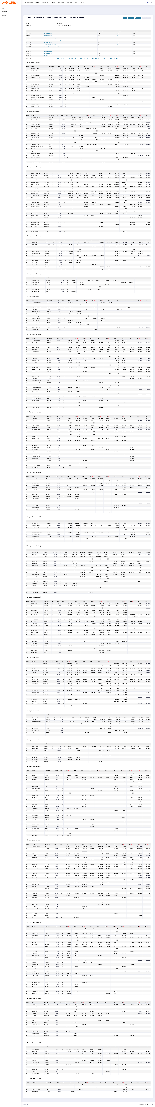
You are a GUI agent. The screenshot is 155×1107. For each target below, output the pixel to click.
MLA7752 (49, 385)
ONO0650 (46, 177)
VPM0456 (47, 262)
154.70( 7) (77, 674)
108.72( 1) (116, 481)
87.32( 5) (110, 732)
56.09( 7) (77, 496)
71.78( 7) (124, 860)
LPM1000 (45, 556)
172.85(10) (124, 641)
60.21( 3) (148, 249)
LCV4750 (49, 536)
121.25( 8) (140, 628)
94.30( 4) (92, 864)
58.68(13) (84, 875)
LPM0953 (51, 88)
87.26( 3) (70, 748)
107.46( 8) (90, 570)
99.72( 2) (148, 347)
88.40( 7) (140, 873)
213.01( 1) (133, 666)
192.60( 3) (70, 173)
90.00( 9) (68, 864)
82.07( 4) (116, 940)
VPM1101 (45, 590)
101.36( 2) (70, 311)
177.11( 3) (87, 73)
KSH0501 (45, 699)
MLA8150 (49, 407)
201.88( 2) (101, 175)
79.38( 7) (101, 429)
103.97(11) (107, 565)
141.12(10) (71, 189)
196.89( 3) (100, 672)
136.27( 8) (132, 197)
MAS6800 (47, 851)
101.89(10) (125, 137)
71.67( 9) (70, 351)
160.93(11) (101, 610)
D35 (75, 58)
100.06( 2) (117, 253)
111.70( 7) (118, 73)
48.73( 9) (116, 427)
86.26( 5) (101, 351)
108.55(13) (124, 697)
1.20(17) (125, 403)
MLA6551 (49, 432)
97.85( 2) (100, 884)
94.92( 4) (68, 868)
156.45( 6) (95, 144)
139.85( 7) (95, 151)
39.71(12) (69, 953)
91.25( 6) (101, 895)
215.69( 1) (118, 117)
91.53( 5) (116, 866)
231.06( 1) (140, 581)
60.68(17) (100, 875)
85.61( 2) (117, 748)
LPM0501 (45, 663)
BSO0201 (46, 748)
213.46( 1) (140, 663)
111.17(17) (102, 621)
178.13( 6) (86, 612)
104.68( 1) (131, 853)
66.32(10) (84, 866)
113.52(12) (116, 701)
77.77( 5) (70, 753)
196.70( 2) (132, 623)
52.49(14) (77, 955)
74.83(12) (78, 628)
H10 (87, 58)
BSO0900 (45, 576)
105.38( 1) (140, 931)
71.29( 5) (133, 724)
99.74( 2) (69, 779)
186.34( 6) (108, 679)
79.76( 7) (117, 351)
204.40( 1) (85, 641)
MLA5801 (47, 848)
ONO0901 (45, 581)
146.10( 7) (87, 79)
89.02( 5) (132, 427)
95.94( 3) (140, 775)
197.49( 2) (78, 605)
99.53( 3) (108, 940)
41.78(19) (85, 873)
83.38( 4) (85, 848)
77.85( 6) (124, 857)
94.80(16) (117, 195)
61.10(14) (125, 367)
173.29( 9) (125, 625)
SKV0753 (51, 155)
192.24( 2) (140, 70)
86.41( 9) (108, 873)
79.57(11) (140, 864)
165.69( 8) (117, 189)
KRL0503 (45, 701)
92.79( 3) (125, 523)
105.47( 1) (87, 719)
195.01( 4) (99, 552)
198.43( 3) (93, 605)
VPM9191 (48, 320)
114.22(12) (77, 690)
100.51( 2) (77, 418)
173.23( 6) (66, 579)
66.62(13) (78, 648)
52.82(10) (116, 946)
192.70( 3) (109, 180)
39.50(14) (78, 365)
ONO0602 (45, 677)
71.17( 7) (85, 868)
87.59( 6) (100, 942)
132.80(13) (86, 628)
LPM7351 (48, 463)
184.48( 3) (125, 70)
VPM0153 (48, 282)
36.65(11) (132, 385)
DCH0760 (51, 148)
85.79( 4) (148, 425)
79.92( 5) (140, 251)
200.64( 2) (70, 182)
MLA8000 (47, 873)
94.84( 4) (71, 253)
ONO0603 (45, 668)
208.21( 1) (78, 639)
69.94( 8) (85, 942)
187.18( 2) (140, 563)
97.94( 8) (74, 137)
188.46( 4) (108, 690)
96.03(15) (117, 206)
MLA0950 (51, 95)
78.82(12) (116, 860)
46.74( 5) (148, 946)
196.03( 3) (116, 686)
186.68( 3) (94, 82)
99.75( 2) (132, 378)
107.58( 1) (140, 242)
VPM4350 (49, 530)
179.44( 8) (69, 674)
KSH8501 (47, 810)
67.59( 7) (108, 946)
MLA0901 (45, 579)
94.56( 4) (70, 305)
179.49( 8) (124, 209)
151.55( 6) (87, 86)
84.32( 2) (93, 525)
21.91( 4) (118, 721)
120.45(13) (116, 211)
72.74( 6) (70, 429)
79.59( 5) (141, 719)
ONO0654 (46, 224)
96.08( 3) (101, 345)
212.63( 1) (86, 173)
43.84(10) (93, 396)
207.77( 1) (98, 556)
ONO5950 (48, 507)
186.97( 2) (87, 70)
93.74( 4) (140, 949)
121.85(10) (132, 206)
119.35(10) (140, 681)
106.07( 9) (140, 632)
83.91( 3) (84, 799)
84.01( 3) (140, 425)
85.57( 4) (101, 483)
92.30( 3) (132, 536)
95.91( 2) (124, 782)
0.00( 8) (140, 568)
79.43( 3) (86, 539)
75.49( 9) (116, 358)
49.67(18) (68, 895)
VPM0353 (47, 253)
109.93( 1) (100, 929)
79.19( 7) (115, 574)
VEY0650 (46, 217)
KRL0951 (51, 70)
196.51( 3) (77, 666)
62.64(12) (84, 864)
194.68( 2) (133, 70)
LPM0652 (46, 173)
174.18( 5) (115, 565)
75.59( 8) (117, 347)
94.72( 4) (77, 940)
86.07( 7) (109, 347)
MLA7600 (47, 880)
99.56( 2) (132, 487)
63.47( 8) (132, 862)
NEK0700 (46, 614)
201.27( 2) (109, 173)
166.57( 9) (70, 186)
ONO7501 (47, 860)
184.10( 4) (103, 126)
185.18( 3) (103, 119)
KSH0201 (46, 757)
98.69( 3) (70, 418)
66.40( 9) (84, 884)
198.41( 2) (77, 686)
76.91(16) (70, 699)
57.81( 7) (124, 793)
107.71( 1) (92, 846)
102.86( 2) (78, 260)
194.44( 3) (108, 668)
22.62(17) (78, 405)
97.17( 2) (148, 427)
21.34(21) (77, 875)
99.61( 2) (77, 933)
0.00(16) (101, 220)
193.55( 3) (86, 202)
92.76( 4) (132, 347)
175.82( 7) (117, 175)
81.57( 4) (87, 726)
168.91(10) (86, 177)
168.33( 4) (93, 621)
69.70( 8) (85, 857)
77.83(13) (116, 895)
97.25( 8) (102, 82)
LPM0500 (45, 688)
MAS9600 (47, 819)
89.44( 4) (132, 931)
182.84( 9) (70, 645)
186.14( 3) (117, 608)
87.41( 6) (77, 855)
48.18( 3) (87, 249)
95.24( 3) (140, 940)
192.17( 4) (101, 184)
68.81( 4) (86, 532)
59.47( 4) (69, 496)
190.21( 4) (86, 608)
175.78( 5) (74, 119)
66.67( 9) (116, 951)
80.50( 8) (140, 799)
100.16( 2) (92, 931)
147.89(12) (69, 681)
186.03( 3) (93, 681)
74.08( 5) (84, 877)
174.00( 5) (77, 668)
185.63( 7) (109, 197)
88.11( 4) (109, 425)
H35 (104, 58)
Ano (117, 33)
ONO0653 (46, 193)
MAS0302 (48, 721)
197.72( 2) (108, 666)
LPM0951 (51, 68)
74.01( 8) (78, 376)
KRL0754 (51, 124)
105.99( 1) (70, 527)
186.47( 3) (123, 559)
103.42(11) (93, 632)
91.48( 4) (79, 244)
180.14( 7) (98, 565)
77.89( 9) (132, 951)
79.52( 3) (102, 255)
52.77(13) (70, 374)
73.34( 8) (86, 351)
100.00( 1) (86, 242)
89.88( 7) (92, 873)
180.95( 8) (109, 186)
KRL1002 (45, 565)
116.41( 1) (124, 784)
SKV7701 (46, 877)
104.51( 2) (70, 345)
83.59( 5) (88, 144)
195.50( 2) (133, 117)
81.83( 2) (141, 721)
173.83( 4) (82, 576)
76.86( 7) (110, 106)
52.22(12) (85, 356)
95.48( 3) (101, 425)
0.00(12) (79, 195)
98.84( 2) (125, 244)
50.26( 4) (148, 942)
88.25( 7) (132, 371)
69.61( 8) (124, 888)
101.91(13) (81, 131)
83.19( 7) (85, 438)
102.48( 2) (77, 492)
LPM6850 (49, 378)
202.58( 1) (70, 639)
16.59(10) (132, 460)
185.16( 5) (79, 84)
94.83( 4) (124, 454)
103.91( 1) (85, 929)
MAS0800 (46, 628)
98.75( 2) (132, 534)
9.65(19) (125, 231)
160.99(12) (108, 681)
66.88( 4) (125, 251)
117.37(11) (101, 681)
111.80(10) (123, 565)
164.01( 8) (140, 131)
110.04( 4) (148, 133)
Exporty (130, 17)
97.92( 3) (77, 944)
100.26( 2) (139, 786)
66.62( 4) (78, 525)
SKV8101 (46, 855)
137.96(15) (70, 628)
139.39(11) (70, 195)
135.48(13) (86, 204)
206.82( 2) (117, 68)
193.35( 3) (124, 182)
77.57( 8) (132, 458)
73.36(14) (100, 873)
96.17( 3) (124, 935)
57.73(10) (85, 427)
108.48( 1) (124, 897)
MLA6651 (49, 398)
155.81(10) (86, 623)
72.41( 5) (69, 808)
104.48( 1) (101, 418)
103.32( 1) (116, 929)
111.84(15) (140, 215)
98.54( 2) (100, 935)
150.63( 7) (132, 674)
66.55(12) (76, 900)
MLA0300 (48, 719)
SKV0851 (51, 137)
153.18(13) (140, 204)
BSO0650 (46, 186)
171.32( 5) (91, 561)
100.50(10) (85, 688)
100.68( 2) (76, 897)
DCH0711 (46, 639)
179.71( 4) (96, 131)
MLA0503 (45, 672)
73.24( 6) (85, 860)
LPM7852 (49, 376)
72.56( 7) (78, 423)
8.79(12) (85, 467)
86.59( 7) (108, 862)
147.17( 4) (102, 84)
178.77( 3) (148, 568)
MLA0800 (46, 645)
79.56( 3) (103, 309)
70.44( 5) (92, 777)
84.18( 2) (108, 777)
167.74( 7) (125, 126)
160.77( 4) (140, 75)
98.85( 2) (133, 253)
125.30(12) (117, 641)
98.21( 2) (85, 908)
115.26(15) (125, 193)
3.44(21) (68, 893)
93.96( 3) (85, 846)
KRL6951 (48, 467)
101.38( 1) (148, 857)
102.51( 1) (92, 929)
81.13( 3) (69, 494)
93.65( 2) (109, 247)
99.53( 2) (85, 342)
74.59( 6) (124, 810)
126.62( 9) (78, 614)
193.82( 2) (86, 200)
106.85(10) (74, 565)
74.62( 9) (93, 427)
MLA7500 (47, 902)
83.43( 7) (71, 260)
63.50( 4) (132, 532)
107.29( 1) (77, 498)
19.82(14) (101, 407)
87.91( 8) (140, 868)
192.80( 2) (117, 119)
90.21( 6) (124, 940)
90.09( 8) (68, 900)
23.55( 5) (148, 266)
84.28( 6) (110, 719)
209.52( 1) (74, 583)
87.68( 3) (124, 777)
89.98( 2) (93, 489)
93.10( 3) (79, 242)
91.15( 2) (140, 748)
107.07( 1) (132, 354)
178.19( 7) (79, 88)
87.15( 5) (101, 447)
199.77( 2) (148, 552)
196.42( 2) (98, 559)
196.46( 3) (115, 563)
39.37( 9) (69, 835)
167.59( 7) (116, 668)
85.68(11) (108, 895)
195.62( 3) (101, 612)
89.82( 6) (148, 864)
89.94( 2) (102, 247)
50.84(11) (69, 955)
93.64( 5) (140, 788)
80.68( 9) (132, 356)
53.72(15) (84, 902)
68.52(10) (85, 371)
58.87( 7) (116, 790)
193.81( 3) (132, 195)
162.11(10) (101, 634)
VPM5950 (48, 496)
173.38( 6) (78, 619)
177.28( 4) (148, 677)
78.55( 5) (116, 942)
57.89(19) (100, 891)
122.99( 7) (82, 559)
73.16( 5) (125, 534)
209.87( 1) (131, 563)
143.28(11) (86, 634)
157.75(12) (86, 197)
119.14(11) (118, 153)
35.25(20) (76, 873)
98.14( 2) (71, 262)
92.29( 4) (132, 434)
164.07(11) (108, 692)
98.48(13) (77, 679)
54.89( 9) (93, 367)
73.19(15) (117, 617)
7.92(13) (69, 940)
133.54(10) (116, 679)
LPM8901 (47, 822)
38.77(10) (116, 810)
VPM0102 (46, 761)
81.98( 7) (132, 949)
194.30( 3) (77, 608)
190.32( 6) (70, 617)
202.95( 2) (124, 173)
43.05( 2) (125, 724)
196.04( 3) (110, 122)
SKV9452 (49, 305)
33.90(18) (117, 224)
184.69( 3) (131, 572)
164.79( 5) (87, 82)
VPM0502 (45, 683)
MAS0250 (48, 289)
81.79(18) (125, 213)
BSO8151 (48, 307)
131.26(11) (81, 137)
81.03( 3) (141, 724)
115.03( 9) (85, 692)
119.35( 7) (74, 142)
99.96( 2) (124, 487)
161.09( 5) (140, 614)
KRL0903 (45, 563)
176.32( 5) (74, 563)
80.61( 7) (92, 942)
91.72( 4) (85, 429)
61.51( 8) (118, 247)
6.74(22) (77, 893)
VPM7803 (47, 915)
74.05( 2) (101, 755)
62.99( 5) (133, 525)
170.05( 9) (108, 672)
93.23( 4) (116, 775)
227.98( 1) (95, 128)
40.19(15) (70, 367)
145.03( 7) (78, 191)
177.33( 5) (148, 195)
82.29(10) (140, 888)
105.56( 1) (70, 362)
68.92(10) (100, 946)
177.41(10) (109, 637)
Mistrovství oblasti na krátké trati (51, 46)
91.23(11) (126, 104)
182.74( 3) (133, 90)
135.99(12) (86, 614)
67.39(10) (78, 358)
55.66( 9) (140, 804)
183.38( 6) (124, 668)
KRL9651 (48, 316)
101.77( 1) (132, 423)
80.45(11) (116, 853)
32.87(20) (84, 891)
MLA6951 (49, 427)
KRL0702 (46, 641)
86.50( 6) (101, 420)
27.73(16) (124, 699)
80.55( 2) (119, 327)
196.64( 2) (106, 556)
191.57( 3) (86, 610)
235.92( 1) (87, 68)
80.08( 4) (148, 485)
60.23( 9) (117, 255)
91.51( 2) (148, 102)
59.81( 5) (133, 153)
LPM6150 (48, 494)
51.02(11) (78, 391)
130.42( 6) (102, 99)
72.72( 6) (69, 942)
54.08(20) (100, 902)
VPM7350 (49, 443)
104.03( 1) (78, 262)
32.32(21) (84, 893)
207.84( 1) (123, 552)
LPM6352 (49, 458)
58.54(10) (148, 365)
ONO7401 (47, 784)
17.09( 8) (92, 819)
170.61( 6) (140, 126)
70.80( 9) (78, 349)
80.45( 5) (108, 942)
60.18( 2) (140, 485)
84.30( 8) (71, 88)
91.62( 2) (117, 523)
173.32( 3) (71, 77)
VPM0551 (46, 180)
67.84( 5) (84, 819)
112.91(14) (70, 679)
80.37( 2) (82, 284)
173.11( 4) (123, 556)
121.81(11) (80, 82)
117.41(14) (125, 206)
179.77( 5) (78, 617)
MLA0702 (46, 652)
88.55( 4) (117, 260)
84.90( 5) (85, 425)
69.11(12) (125, 351)
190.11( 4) (78, 603)
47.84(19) (68, 891)
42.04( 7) (79, 249)
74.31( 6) (124, 358)
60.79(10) (84, 937)
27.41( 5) (103, 721)
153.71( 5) (118, 86)
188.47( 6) (86, 184)
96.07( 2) (148, 937)
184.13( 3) (110, 84)
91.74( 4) (78, 342)
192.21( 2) (96, 140)
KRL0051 (48, 302)
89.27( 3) (93, 347)
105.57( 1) (100, 846)
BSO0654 (46, 215)
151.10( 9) (101, 180)
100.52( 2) (139, 848)
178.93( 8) (140, 217)
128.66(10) (100, 692)
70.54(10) (124, 347)
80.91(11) (78, 632)
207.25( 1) (110, 119)
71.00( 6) (101, 492)
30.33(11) (116, 434)
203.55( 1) (125, 119)
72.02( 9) (124, 376)
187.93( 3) (66, 585)
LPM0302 (48, 732)
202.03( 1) (100, 666)
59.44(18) (108, 893)
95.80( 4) (92, 935)
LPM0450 (47, 269)
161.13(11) (125, 191)
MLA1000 (45, 588)
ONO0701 (46, 621)
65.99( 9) (69, 946)
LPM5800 (47, 957)
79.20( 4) (102, 724)
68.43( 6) (93, 358)
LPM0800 (46, 623)
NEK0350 (47, 258)
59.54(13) (126, 124)
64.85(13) (76, 882)
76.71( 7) (109, 423)
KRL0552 (46, 209)
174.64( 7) (100, 683)
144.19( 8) (123, 572)
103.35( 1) (132, 242)
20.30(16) (70, 213)
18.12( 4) (110, 269)
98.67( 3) (132, 779)
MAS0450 (47, 249)
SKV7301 (46, 875)
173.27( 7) (117, 126)
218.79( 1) (74, 117)
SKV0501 (45, 703)
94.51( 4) (140, 866)
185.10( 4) (118, 128)
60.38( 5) (78, 536)
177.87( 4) (78, 177)
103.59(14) (70, 197)
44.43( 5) (117, 536)
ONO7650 (49, 329)
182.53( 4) (116, 666)
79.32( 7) (76, 886)
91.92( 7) (68, 871)
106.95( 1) (92, 418)
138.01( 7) (148, 692)
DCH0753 (51, 146)
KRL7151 (48, 438)
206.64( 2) (109, 73)
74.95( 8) (93, 440)
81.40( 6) (101, 347)
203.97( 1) (116, 173)
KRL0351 (47, 242)
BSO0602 (45, 679)
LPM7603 (47, 895)
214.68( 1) (82, 552)
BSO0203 (46, 753)
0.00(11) (79, 229)
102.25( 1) (124, 418)
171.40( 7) (106, 568)
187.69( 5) (69, 686)
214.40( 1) (148, 666)
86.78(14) (125, 688)
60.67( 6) (124, 485)
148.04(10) (79, 90)
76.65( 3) (148, 777)
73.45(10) (117, 349)
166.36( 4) (139, 561)
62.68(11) (85, 367)
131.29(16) (101, 623)
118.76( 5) (71, 82)
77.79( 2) (123, 287)
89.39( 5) (124, 436)
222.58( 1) (133, 68)
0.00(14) (126, 144)
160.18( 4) (110, 82)
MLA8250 (49, 351)
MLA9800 (47, 806)
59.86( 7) (92, 802)
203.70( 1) (124, 180)
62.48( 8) (92, 946)
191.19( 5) (99, 554)
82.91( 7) (78, 347)
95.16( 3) (116, 935)
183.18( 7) (109, 634)
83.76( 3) (74, 282)
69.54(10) (76, 853)
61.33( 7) (70, 427)
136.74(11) (125, 679)
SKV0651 (46, 202)
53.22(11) (124, 891)
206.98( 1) (132, 177)
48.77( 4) (148, 258)
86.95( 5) (132, 946)
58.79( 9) (85, 432)
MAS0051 (49, 318)
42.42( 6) (78, 532)
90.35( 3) (101, 489)
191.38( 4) (140, 670)
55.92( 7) (84, 806)
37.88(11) (93, 394)
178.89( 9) (124, 200)
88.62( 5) (100, 937)
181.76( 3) (140, 552)
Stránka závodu (146, 17)
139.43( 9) (93, 628)
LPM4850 (49, 534)
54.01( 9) (116, 777)
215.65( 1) (94, 175)
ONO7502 (47, 891)
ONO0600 (45, 681)
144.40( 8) (125, 140)
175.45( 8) (108, 677)
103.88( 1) (125, 527)
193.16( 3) (91, 556)
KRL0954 (51, 77)
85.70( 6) (117, 249)
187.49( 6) (125, 175)
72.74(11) (92, 882)
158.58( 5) (131, 565)
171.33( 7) (101, 630)
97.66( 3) (116, 857)
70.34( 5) (124, 483)
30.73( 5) (78, 325)
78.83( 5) (116, 429)
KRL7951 (48, 391)
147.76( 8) (78, 610)
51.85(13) (124, 864)
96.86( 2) (76, 773)
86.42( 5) (148, 371)
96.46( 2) (103, 302)
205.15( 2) (66, 552)
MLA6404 (47, 935)
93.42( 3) (116, 345)
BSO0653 (46, 204)
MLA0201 (46, 746)
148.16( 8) (94, 623)
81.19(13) (101, 868)
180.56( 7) (108, 683)
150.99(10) (101, 189)
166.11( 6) (148, 197)
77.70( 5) (124, 822)
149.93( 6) (93, 193)
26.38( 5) (70, 536)
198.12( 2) (79, 73)
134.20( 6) (82, 574)
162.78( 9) (79, 75)
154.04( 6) (132, 681)
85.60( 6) (77, 429)
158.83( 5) (85, 679)
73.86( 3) (72, 724)
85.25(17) (117, 213)
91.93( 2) (148, 242)
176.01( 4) (133, 75)
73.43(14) (116, 864)
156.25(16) (109, 650)
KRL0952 (51, 117)
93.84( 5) (68, 846)
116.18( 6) (93, 688)
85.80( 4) (93, 354)
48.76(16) (116, 394)
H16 (96, 58)
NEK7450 (49, 465)
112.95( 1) (117, 340)
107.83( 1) (84, 906)
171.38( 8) (79, 79)
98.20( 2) (116, 784)
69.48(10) (124, 427)
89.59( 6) (140, 356)
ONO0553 (46, 182)
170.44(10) (108, 191)
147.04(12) (108, 213)
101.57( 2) (108, 904)
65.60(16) (86, 648)
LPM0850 (51, 140)
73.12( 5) (117, 494)
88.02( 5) (71, 244)
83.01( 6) (78, 354)
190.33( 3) (102, 79)
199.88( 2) (117, 180)
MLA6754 (49, 356)
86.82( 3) (117, 527)
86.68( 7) (116, 873)
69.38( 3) (100, 790)
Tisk (124, 17)
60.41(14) (125, 632)
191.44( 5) (110, 117)
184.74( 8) (70, 608)
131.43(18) (70, 621)
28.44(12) (108, 400)
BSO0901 (45, 570)
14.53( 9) (70, 465)
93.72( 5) (124, 937)
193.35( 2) (93, 191)
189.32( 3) (148, 177)
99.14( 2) (70, 423)
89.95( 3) (92, 788)
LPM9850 (49, 311)
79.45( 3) (148, 721)
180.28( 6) (106, 579)
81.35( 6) (117, 374)
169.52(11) (70, 630)
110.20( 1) (108, 418)
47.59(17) (84, 886)
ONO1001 (45, 592)
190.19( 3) (133, 133)
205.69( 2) (123, 554)
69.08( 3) (94, 255)
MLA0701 (46, 630)
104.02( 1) (68, 851)
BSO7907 (47, 788)
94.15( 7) (103, 148)
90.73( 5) (148, 868)
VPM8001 (47, 913)
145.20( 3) (148, 155)
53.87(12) (132, 222)
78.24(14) (108, 902)
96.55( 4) (148, 848)
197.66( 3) (140, 200)
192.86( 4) (110, 133)
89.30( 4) (110, 724)
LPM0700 (46, 603)
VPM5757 (48, 509)
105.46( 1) (69, 933)
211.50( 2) (132, 668)
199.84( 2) (140, 117)
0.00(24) (77, 891)
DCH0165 (48, 291)
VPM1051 (51, 93)
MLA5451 (48, 478)
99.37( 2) (132, 786)
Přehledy (137, 17)
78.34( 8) (132, 942)
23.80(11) (85, 460)
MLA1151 (50, 73)
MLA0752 (51, 153)
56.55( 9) (140, 369)
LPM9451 (48, 309)
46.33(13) (132, 224)
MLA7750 (49, 362)
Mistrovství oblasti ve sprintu (50, 44)
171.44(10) (125, 186)
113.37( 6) (71, 93)
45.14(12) (101, 365)
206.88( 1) (116, 663)
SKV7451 (48, 403)
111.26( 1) (76, 813)
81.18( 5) (124, 853)
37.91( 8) (78, 434)
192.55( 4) (124, 177)
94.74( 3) (70, 302)
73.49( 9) (100, 940)
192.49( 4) (140, 184)
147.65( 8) (77, 683)
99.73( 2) (108, 944)
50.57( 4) (70, 532)
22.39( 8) (148, 224)
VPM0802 (46, 619)
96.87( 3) (102, 726)
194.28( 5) (70, 603)
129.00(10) (106, 574)
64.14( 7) (116, 432)
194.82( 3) (74, 556)
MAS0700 (46, 648)
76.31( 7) (124, 429)
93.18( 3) (132, 349)
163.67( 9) (101, 637)
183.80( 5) (117, 135)
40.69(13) (92, 893)
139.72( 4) (71, 70)
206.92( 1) (66, 583)
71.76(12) (92, 891)
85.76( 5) (117, 251)
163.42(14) (109, 645)
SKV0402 (48, 728)
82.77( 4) (93, 423)
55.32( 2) (86, 255)
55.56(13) (117, 356)
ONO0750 (51, 151)
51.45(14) (124, 873)
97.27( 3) (132, 425)
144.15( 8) (106, 559)
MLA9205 (47, 793)
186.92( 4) (74, 552)
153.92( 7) (93, 634)
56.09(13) (101, 197)
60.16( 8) (85, 434)
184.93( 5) (140, 182)
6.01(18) (78, 387)
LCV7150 (48, 449)
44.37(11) (116, 953)
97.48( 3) (132, 860)
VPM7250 (49, 345)
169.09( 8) (101, 625)
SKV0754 (51, 135)
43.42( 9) (90, 572)
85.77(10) (108, 846)
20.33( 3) (109, 266)
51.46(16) (85, 900)
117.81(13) (125, 202)
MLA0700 (46, 612)
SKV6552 (49, 429)
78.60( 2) (100, 782)
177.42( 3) (117, 77)
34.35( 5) (76, 777)
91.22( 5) (108, 860)
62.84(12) (118, 157)
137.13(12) (71, 184)
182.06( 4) (73, 146)
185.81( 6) (109, 189)
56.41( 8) (116, 831)
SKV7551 (48, 358)
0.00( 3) (109, 525)
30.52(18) (116, 405)
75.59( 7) (110, 728)
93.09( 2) (148, 478)
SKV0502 (45, 697)
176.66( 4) (117, 610)
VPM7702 (47, 786)
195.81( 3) (98, 576)
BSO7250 (49, 367)
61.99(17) (108, 882)
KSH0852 (51, 128)
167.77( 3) (148, 628)
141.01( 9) (77, 699)
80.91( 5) (132, 797)
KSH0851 (51, 160)
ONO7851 (49, 347)
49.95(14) (70, 354)
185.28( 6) (109, 630)
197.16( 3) (125, 128)
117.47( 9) (79, 189)
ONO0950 (51, 79)
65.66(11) (77, 960)
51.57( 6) (69, 833)
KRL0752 (51, 119)
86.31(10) (148, 860)
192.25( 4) (70, 177)
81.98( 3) (148, 949)
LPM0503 (45, 706)
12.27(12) (116, 828)
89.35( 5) (109, 349)
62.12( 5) (77, 509)
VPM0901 (45, 583)
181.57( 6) (117, 186)
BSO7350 (49, 445)
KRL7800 (47, 917)
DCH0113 (46, 759)
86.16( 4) (141, 249)
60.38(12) (77, 946)
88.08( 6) (132, 456)
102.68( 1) (101, 342)
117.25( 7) (102, 70)
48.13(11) (101, 385)
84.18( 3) (95, 719)
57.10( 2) (101, 532)
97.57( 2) (78, 345)
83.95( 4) (69, 957)
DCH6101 (47, 955)
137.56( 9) (116, 683)
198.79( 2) (70, 612)
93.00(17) (124, 211)
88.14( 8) (148, 862)
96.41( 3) (132, 485)
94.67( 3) (78, 362)
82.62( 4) (70, 432)
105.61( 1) (71, 247)
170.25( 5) (116, 670)
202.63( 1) (115, 552)
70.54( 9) (148, 367)
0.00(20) (102, 632)
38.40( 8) (132, 793)
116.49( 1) (78, 527)
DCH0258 (48, 284)
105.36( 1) (101, 481)
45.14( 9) (67, 570)
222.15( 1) (103, 117)
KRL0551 (46, 189)
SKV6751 (48, 420)
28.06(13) (118, 160)
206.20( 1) (79, 68)
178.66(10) (69, 614)
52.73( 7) (101, 503)
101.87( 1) (69, 775)
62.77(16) (77, 862)
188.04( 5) (81, 122)
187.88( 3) (85, 666)
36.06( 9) (132, 806)
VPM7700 (47, 831)
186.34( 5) (106, 581)
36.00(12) (140, 806)
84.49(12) (123, 570)
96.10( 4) (124, 957)
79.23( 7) (101, 398)
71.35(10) (109, 365)
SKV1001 (45, 554)
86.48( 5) (70, 360)
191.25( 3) (132, 617)
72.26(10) (71, 79)
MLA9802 (47, 799)
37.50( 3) (118, 724)
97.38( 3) (124, 423)
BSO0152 (48, 287)
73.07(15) (124, 692)
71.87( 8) (140, 929)
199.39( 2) (93, 610)
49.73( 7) (69, 793)
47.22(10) (140, 802)
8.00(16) (125, 385)
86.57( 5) (77, 951)
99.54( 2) (102, 719)
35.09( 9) (77, 463)
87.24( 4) (124, 817)
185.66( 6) (70, 209)
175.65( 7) (70, 200)
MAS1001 (45, 559)
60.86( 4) (85, 483)
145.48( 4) (88, 131)
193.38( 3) (69, 670)
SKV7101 (46, 884)
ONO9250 (49, 322)
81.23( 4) (69, 777)
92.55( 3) (110, 721)
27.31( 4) (94, 536)
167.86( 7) (110, 140)
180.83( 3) (148, 681)
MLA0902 (45, 552)
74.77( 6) (86, 349)
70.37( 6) (108, 935)
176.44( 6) (101, 643)
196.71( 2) (110, 126)
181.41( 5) (133, 191)
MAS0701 (46, 610)
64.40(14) (68, 886)
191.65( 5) (86, 175)
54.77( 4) (87, 325)
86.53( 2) (94, 247)
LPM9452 (49, 313)
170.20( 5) (78, 193)
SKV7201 (46, 846)
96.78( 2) (124, 846)
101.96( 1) (132, 773)
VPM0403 (48, 724)
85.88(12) (125, 157)
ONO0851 (51, 131)
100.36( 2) (124, 443)
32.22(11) (93, 449)
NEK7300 (47, 944)
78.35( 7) (140, 946)
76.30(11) (148, 873)
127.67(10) (93, 648)
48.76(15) (124, 365)
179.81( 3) (96, 137)
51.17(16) (68, 866)
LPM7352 (49, 369)
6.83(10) (70, 440)
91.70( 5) (78, 380)
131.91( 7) (94, 202)
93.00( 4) (77, 425)
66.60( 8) (69, 951)
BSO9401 (47, 835)
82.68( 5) (93, 425)
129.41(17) (109, 628)
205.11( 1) (125, 694)
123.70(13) (69, 688)
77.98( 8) (100, 955)
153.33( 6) (90, 568)
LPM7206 (47, 888)
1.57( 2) (109, 536)
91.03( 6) (116, 851)
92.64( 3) (109, 746)
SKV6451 (48, 483)
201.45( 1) (140, 175)
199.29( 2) (125, 117)
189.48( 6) (98, 579)
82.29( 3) (133, 721)
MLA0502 (45, 670)
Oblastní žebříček (48, 33)
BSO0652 (46, 220)
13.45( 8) (83, 570)
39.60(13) (77, 403)
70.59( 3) (125, 247)
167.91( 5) (125, 93)
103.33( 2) (124, 530)
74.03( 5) (70, 425)
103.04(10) (77, 637)
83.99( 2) (148, 719)
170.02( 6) (116, 674)
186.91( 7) (70, 605)
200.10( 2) (148, 191)
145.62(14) (140, 211)
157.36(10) (116, 193)
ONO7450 (49, 354)
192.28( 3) (101, 186)
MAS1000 (45, 572)
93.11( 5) (71, 316)
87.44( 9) (100, 877)
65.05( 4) (78, 322)
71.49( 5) (87, 732)
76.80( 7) (70, 356)
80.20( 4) (84, 777)
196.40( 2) (69, 666)
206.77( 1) (70, 180)
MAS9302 (47, 777)
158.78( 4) (148, 572)
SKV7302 (47, 871)
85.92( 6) (148, 351)
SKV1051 (51, 102)
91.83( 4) (132, 775)
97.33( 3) (92, 933)
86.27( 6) (108, 438)
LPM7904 (47, 862)
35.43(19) (77, 880)
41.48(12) (78, 351)
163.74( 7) (125, 75)
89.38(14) (117, 628)
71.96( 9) (86, 360)
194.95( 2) (140, 674)
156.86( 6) (85, 681)
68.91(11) (77, 864)
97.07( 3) (116, 418)
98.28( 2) (109, 374)
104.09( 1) (116, 846)
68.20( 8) (103, 162)
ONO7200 (47, 826)
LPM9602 (47, 833)
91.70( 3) (117, 485)
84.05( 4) (124, 489)
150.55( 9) (81, 126)
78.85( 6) (141, 244)
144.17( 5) (148, 617)
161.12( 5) (133, 628)
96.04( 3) (108, 851)
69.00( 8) (115, 572)
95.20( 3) (68, 848)
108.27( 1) (85, 340)
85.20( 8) (116, 871)
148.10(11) (109, 195)
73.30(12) (68, 862)
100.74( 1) (108, 929)
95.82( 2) (148, 534)
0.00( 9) (103, 133)
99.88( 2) (84, 931)
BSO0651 (46, 222)
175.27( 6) (100, 679)
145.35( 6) (117, 75)
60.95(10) (70, 358)
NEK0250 (48, 280)
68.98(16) (108, 880)
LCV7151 (48, 434)
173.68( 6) (77, 670)
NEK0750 (51, 97)
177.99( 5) (103, 124)
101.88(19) (70, 650)
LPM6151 (48, 349)
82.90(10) (100, 904)
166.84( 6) (125, 77)
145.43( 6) (131, 568)
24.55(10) (77, 440)
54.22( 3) (148, 525)
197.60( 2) (81, 119)
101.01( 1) (140, 345)
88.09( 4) (108, 937)
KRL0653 (46, 200)
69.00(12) (140, 893)
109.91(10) (78, 197)
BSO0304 (48, 717)
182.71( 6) (79, 86)
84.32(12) (108, 864)
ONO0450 (47, 260)
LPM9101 (47, 828)
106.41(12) (81, 160)
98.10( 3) (77, 911)
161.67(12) (140, 195)
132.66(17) (70, 648)
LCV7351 (48, 425)
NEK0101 (45, 755)
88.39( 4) (148, 369)
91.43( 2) (74, 280)
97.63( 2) (124, 345)
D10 (58, 58)
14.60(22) (84, 871)
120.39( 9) (93, 204)
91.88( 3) (76, 775)
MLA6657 (49, 460)
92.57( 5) (132, 369)
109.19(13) (117, 632)
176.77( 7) (81, 124)
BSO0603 (45, 690)
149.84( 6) (132, 632)
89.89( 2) (78, 753)
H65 (114, 58)
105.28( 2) (140, 253)
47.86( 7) (132, 790)
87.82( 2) (95, 717)
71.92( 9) (124, 420)
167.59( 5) (148, 679)
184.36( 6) (69, 683)
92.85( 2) (148, 748)
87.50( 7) (132, 447)
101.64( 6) (103, 140)
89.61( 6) (140, 937)
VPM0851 (51, 126)
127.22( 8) (93, 215)
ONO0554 (46, 231)
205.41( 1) (140, 135)
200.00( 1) (140, 68)
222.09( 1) (71, 68)
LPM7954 (49, 387)
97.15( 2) (125, 746)
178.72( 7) (124, 690)
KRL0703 (46, 625)
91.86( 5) (140, 942)
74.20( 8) (148, 376)
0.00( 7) (140, 565)
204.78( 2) (147, 668)
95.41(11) (101, 204)
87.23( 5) (108, 427)
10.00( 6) (76, 828)
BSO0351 (47, 264)
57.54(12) (70, 365)
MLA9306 (47, 797)
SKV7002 (47, 960)
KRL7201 (46, 900)
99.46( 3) (140, 351)
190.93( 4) (125, 122)
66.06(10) (77, 953)
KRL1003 (45, 574)
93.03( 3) (70, 523)
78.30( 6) (116, 933)
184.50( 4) (132, 217)
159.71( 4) (131, 570)
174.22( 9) (140, 206)
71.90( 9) (77, 848)
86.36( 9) (148, 866)
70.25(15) (108, 875)
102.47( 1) (77, 935)
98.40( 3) (68, 815)
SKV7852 (49, 394)
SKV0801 (46, 608)
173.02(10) (140, 186)
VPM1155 (51, 84)
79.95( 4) (140, 726)
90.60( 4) (131, 888)
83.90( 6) (85, 423)
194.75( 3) (140, 119)
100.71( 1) (140, 857)
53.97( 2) (118, 717)
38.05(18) (76, 917)
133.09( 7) (85, 697)
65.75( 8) (93, 356)
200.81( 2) (92, 668)
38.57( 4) (94, 264)
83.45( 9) (140, 862)
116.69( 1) (69, 478)
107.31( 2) (84, 795)
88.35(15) (116, 699)
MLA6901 (47, 931)
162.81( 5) (94, 617)
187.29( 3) (73, 126)
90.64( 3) (124, 494)
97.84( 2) (132, 848)
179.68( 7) (69, 694)
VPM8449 (47, 813)
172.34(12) (109, 614)
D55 (81, 58)
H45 (107, 58)
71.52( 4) (148, 724)
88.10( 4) (116, 489)
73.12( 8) (70, 342)
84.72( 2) (109, 481)
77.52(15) (86, 632)
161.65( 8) (124, 683)
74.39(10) (93, 429)
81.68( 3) (148, 501)
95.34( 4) (116, 913)
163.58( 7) (74, 554)
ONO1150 (51, 82)
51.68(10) (132, 866)
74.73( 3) (78, 305)
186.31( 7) (86, 193)
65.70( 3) (117, 746)
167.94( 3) (88, 122)
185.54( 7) (125, 184)
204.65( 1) (101, 608)
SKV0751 (50, 144)
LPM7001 (47, 951)
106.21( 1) (78, 436)
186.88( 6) (81, 148)
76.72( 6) (132, 868)
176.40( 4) (125, 95)
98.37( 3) (85, 418)
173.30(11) (109, 625)
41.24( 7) (124, 505)
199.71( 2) (109, 605)
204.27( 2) (78, 180)
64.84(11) (85, 862)
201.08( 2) (100, 670)
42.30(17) (116, 385)
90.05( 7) (124, 933)
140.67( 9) (118, 124)
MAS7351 (49, 440)
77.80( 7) (93, 434)
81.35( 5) (148, 434)
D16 (66, 58)
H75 (117, 58)
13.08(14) (85, 400)
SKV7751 (48, 389)
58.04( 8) (70, 434)
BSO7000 (47, 949)
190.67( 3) (124, 666)
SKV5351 (48, 481)
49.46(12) (124, 434)
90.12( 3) (108, 429)
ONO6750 (49, 436)
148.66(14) (101, 605)
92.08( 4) (116, 362)
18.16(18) (116, 893)
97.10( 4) (77, 851)
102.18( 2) (69, 487)
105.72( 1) (116, 773)
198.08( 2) (94, 73)
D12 (61, 58)
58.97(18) (101, 857)
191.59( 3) (140, 668)
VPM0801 (46, 637)
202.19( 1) (94, 612)
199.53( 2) (140, 608)
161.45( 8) (116, 677)
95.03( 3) (124, 362)
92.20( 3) (85, 380)
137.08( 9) (106, 570)
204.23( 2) (124, 663)
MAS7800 (47, 886)
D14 (64, 58)
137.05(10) (117, 623)
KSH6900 (47, 937)
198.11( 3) (125, 610)
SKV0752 (51, 122)
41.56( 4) (76, 808)
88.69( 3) (148, 423)
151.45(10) (124, 677)
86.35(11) (123, 574)
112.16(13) (117, 672)
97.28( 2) (116, 452)
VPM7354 (49, 456)
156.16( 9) (124, 670)
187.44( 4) (77, 672)
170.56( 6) (133, 88)
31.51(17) (116, 875)
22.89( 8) (108, 449)
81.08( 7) (140, 349)
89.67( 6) (132, 351)
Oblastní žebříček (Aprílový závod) (51, 38)
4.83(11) (118, 104)
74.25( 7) (125, 349)
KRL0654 (46, 206)
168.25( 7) (140, 124)
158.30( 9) (116, 209)
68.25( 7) (70, 320)
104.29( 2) (100, 478)
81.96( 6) (77, 937)
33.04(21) (100, 893)
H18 (99, 58)
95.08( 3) (92, 860)
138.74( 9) (100, 690)
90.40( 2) (70, 757)
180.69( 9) (109, 193)
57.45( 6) (84, 804)
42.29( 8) (69, 828)
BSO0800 (46, 634)
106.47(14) (116, 690)
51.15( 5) (87, 309)
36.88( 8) (79, 255)
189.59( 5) (70, 175)
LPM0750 (51, 133)
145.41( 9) (117, 619)
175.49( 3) (82, 554)
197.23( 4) (70, 619)
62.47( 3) (101, 761)
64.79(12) (101, 226)
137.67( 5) (102, 73)
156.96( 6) (93, 608)
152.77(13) (101, 645)
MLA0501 (45, 674)
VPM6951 (49, 452)
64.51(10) (124, 862)
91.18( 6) (92, 862)
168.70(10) (108, 688)
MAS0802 (46, 632)
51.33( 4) (103, 318)
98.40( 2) (85, 420)
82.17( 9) (72, 75)
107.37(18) (101, 628)
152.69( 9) (125, 90)
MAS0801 (46, 617)
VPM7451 (49, 405)
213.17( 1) (93, 672)
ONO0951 (51, 104)
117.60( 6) (115, 561)
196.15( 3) (117, 177)
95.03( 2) (133, 719)
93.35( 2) (72, 721)
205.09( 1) (77, 663)
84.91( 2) (86, 525)
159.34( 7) (117, 625)
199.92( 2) (102, 75)
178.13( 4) (115, 559)
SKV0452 (47, 266)
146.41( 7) (132, 211)
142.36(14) (70, 623)
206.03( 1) (109, 175)
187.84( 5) (124, 189)
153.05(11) (69, 690)
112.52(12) (124, 701)
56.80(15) (68, 882)
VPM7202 (47, 911)
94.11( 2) (110, 726)
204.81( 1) (140, 603)
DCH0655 (46, 226)
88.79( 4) (70, 347)
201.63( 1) (109, 610)
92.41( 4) (101, 862)
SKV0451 (47, 255)
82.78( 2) (80, 717)
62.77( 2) (95, 318)
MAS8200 (47, 795)
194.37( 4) (140, 122)
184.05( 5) (86, 605)
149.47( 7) (133, 77)
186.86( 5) (109, 643)
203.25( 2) (90, 554)
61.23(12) (117, 369)
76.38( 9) (92, 875)
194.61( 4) (100, 686)
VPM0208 (46, 750)
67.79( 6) (92, 826)
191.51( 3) (118, 122)
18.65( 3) (109, 512)
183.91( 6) (140, 177)
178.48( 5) (66, 554)
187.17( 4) (148, 186)
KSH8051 (49, 340)
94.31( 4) (140, 779)
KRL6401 (46, 882)
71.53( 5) (79, 258)
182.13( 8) (109, 619)
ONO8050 (49, 371)
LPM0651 (46, 229)
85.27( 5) (132, 857)
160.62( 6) (117, 630)
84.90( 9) (116, 862)
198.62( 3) (70, 610)
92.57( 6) (140, 915)
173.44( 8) (124, 617)
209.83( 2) (82, 556)
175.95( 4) (94, 186)
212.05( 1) (132, 614)
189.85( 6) (110, 124)
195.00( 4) (116, 184)
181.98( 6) (118, 142)
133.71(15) (101, 650)
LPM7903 (47, 779)
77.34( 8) (76, 868)
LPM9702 (47, 815)
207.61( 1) (117, 605)
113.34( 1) (110, 717)
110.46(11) (132, 204)
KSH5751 (48, 505)
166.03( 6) (73, 131)
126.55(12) (116, 202)
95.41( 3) (118, 244)
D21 (72, 58)
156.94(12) (101, 639)
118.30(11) (117, 688)
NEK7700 (47, 866)
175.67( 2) (148, 632)
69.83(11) (124, 953)
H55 (111, 58)
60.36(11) (70, 349)
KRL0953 (51, 90)
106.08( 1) (132, 933)
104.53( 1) (117, 242)
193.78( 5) (117, 182)
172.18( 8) (70, 193)
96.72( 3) (148, 354)
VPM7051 (49, 447)
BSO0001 (47, 802)
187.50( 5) (108, 670)
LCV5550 (48, 485)
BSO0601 (45, 692)
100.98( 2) (69, 530)
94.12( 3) (93, 445)
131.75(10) (77, 688)
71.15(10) (132, 367)
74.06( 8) (124, 356)
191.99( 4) (107, 554)
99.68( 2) (108, 420)
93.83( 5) (140, 853)
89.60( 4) (100, 944)
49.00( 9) (118, 93)
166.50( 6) (78, 175)
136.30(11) (117, 643)
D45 (78, 58)
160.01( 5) (82, 572)
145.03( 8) (117, 137)
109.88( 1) (92, 784)
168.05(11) (125, 621)
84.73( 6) (124, 432)
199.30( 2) (125, 86)
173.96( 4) (94, 97)
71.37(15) (101, 882)
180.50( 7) (140, 189)
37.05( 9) (70, 325)
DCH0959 (51, 99)
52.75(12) (124, 880)
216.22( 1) (125, 68)
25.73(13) (85, 396)
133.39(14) (86, 215)
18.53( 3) (125, 721)
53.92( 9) (132, 864)
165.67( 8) (98, 588)
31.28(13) (101, 400)
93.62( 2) (117, 342)
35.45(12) (93, 365)
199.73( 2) (101, 603)
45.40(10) (117, 90)
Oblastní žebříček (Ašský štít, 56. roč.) (52, 40)
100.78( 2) (68, 855)
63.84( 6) (125, 539)
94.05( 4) (124, 855)
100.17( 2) (92, 795)
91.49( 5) (101, 853)
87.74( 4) (101, 349)
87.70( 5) (124, 354)
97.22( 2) (92, 886)
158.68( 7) (123, 563)
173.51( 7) (125, 619)
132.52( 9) (74, 570)
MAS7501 (47, 893)
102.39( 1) (108, 877)
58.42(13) (124, 946)
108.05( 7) (71, 84)
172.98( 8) (140, 688)
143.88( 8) (100, 688)
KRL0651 (46, 197)
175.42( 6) (132, 189)
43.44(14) (101, 213)
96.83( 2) (133, 746)
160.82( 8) (101, 191)
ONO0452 (47, 244)
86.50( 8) (108, 868)
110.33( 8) (118, 82)
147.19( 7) (90, 592)
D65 (84, 58)
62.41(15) (71, 229)
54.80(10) (140, 367)
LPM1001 (45, 568)
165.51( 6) (123, 568)
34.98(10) (131, 804)
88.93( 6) (109, 345)
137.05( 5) (140, 77)
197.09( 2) (116, 694)
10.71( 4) (125, 717)
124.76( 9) (132, 220)
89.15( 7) (148, 886)
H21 (101, 58)
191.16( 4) (79, 93)
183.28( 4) (66, 556)
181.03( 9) (86, 206)
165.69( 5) (123, 561)
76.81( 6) (89, 151)
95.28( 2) (90, 289)
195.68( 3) (79, 70)
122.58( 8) (85, 703)
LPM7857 (49, 365)
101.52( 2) (116, 931)
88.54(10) (68, 860)
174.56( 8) (86, 617)
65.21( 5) (133, 251)
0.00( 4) (102, 269)
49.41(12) (85, 946)
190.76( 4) (109, 177)
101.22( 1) (77, 846)
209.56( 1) (106, 552)
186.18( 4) (140, 621)
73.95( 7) (85, 358)
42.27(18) (85, 880)
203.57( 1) (124, 605)
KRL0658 (46, 213)
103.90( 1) (70, 313)
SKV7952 (49, 360)
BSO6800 (47, 962)
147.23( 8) (66, 574)
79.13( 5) (101, 485)
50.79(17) (77, 866)
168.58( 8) (81, 142)
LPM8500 (47, 790)
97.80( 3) (133, 244)
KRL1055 (51, 86)
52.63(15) (116, 365)
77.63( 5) (93, 349)
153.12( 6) (140, 623)
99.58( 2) (116, 483)
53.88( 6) (79, 251)
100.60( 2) (148, 853)
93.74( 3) (109, 389)
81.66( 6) (85, 940)
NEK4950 (49, 532)
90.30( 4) (124, 342)
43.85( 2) (99, 287)
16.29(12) (132, 376)
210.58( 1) (148, 189)
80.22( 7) (84, 944)
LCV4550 (49, 525)
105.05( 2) (77, 523)
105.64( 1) (116, 443)
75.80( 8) (101, 358)
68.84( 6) (116, 507)
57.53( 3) (95, 329)
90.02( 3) (69, 935)
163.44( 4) (148, 623)
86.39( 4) (85, 347)
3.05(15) (101, 222)
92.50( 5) (76, 871)
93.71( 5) (92, 848)
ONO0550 (46, 191)
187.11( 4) (91, 559)
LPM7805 (47, 864)
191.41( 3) (78, 182)
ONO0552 (46, 175)
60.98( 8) (116, 440)
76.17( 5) (86, 374)
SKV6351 (48, 503)
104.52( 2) (68, 929)
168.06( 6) (125, 142)
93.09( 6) (68, 884)
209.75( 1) (102, 68)
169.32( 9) (86, 630)
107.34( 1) (124, 340)
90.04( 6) (108, 866)
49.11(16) (116, 880)
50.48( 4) (148, 790)
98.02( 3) (148, 888)
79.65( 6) (132, 777)
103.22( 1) (85, 445)
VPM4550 (49, 527)
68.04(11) (124, 425)
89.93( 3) (70, 340)
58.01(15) (116, 891)
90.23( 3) (77, 487)
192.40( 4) (86, 191)
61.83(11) (117, 360)
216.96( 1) (88, 128)
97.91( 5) (140, 378)
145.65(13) (69, 637)
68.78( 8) (140, 354)
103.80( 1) (140, 773)
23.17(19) (102, 652)
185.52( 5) (125, 612)
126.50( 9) (125, 131)
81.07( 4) (70, 759)
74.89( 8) (124, 440)
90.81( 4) (109, 351)
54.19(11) (140, 365)
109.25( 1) (93, 340)
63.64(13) (124, 360)
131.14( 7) (148, 222)
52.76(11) (85, 960)
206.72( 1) (81, 146)
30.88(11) (109, 385)
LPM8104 (47, 808)
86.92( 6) (140, 797)
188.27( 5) (101, 177)
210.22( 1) (69, 663)
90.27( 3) (132, 940)
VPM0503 (45, 694)
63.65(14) (76, 860)
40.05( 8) (70, 307)
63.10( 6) (87, 735)
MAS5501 (47, 853)
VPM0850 (51, 142)
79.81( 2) (87, 302)
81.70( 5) (117, 382)
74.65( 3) (87, 318)
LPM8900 (47, 817)
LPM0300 (48, 726)
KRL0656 (46, 211)
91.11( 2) (148, 782)
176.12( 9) (70, 668)
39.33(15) (78, 396)
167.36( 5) (95, 133)
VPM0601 (45, 686)
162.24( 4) (132, 688)
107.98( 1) (109, 342)
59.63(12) (124, 949)
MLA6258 (48, 489)
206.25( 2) (117, 603)
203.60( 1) (90, 552)
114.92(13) (70, 191)
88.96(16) (140, 220)
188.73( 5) (109, 184)
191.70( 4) (101, 614)
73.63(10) (92, 871)
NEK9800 (47, 804)
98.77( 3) (140, 860)
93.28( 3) (77, 420)
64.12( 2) (107, 284)
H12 (90, 58)
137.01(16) (70, 632)
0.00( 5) (125, 249)
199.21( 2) (132, 186)
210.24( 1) (85, 674)
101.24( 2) (101, 382)
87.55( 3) (85, 485)
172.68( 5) (140, 133)
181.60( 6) (140, 672)
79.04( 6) (93, 420)
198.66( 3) (109, 612)
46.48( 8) (84, 802)
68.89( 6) (70, 322)
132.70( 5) (93, 679)
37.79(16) (78, 367)
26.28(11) (116, 793)
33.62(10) (116, 423)
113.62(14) (117, 197)
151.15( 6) (110, 79)
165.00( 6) (101, 193)
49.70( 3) (93, 532)
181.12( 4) (133, 131)
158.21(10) (69, 677)
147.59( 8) (117, 614)
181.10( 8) (86, 186)
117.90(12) (125, 623)
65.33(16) (100, 880)
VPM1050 (51, 75)
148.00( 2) (148, 131)
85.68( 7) (140, 777)
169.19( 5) (94, 195)
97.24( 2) (78, 313)
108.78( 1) (84, 779)
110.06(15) (69, 706)
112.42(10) (125, 82)
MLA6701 (47, 929)
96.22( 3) (84, 933)
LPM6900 (47, 946)
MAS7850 (49, 396)
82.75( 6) (70, 391)
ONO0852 (51, 157)
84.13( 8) (132, 365)
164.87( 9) (98, 574)
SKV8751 (48, 327)
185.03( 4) (85, 672)
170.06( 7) (66, 565)
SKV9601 (47, 782)
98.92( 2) (93, 432)
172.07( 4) (86, 77)
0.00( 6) (69, 485)
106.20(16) (124, 195)
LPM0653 (46, 195)
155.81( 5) (132, 679)
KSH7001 (47, 953)
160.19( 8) (125, 73)
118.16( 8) (79, 186)
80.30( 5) (69, 944)
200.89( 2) (140, 173)
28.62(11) (132, 782)
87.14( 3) (141, 258)
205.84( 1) (101, 173)
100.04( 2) (100, 438)
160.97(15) (109, 623)
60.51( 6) (77, 494)
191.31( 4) (109, 608)
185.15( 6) (125, 614)
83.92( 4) (117, 525)
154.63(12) (124, 197)
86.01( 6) (116, 788)
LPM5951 (48, 487)
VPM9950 (49, 325)
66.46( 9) (101, 387)
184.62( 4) (124, 674)
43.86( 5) (69, 489)
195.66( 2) (74, 585)
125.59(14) (86, 625)
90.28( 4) (116, 436)
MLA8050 (49, 400)
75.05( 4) (132, 258)
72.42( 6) (116, 425)
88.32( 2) (140, 427)
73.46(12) (148, 893)
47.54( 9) (132, 449)
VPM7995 (49, 382)
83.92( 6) (92, 937)
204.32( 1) (78, 173)
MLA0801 (46, 650)
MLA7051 (49, 374)
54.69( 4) (101, 746)
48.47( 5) (78, 757)
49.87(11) (132, 873)
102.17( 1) (70, 420)
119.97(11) (78, 681)
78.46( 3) (78, 534)
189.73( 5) (100, 668)
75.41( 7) (118, 264)
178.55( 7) (140, 677)
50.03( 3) (78, 759)
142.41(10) (81, 140)
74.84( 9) (109, 356)
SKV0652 (46, 184)
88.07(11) (68, 853)
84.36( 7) (148, 356)
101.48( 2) (93, 342)
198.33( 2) (125, 603)
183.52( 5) (124, 672)
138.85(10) (98, 570)
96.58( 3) (100, 848)
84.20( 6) (71, 251)
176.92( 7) (86, 621)
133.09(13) (109, 204)
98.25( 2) (116, 855)
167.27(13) (109, 621)
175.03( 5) (133, 82)
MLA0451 (47, 247)
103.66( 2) (132, 937)
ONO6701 (47, 933)
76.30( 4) (125, 525)
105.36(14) (109, 220)
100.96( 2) (132, 432)
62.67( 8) (71, 249)
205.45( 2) (131, 552)
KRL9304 (47, 775)
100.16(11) (125, 133)
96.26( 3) (71, 258)
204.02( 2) (85, 603)
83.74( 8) (92, 880)
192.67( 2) (103, 122)
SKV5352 (49, 523)
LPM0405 (48, 735)
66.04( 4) (100, 777)
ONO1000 (45, 561)
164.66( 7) (101, 195)
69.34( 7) (132, 880)
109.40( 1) (124, 481)
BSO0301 (48, 730)
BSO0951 (51, 106)
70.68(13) (68, 875)
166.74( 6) (74, 561)
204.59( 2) (71, 73)
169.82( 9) (140, 679)
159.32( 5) (110, 70)
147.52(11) (117, 191)
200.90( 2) (114, 554)
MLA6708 (47, 942)
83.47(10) (116, 848)
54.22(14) (117, 367)
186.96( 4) (132, 621)
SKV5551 (48, 492)
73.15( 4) (92, 824)
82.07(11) (101, 860)
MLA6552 (49, 454)
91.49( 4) (101, 427)
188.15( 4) (81, 135)
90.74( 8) (100, 866)
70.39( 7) (69, 931)
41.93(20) (68, 880)
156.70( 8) (74, 590)
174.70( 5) (117, 612)
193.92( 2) (73, 124)
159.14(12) (70, 625)
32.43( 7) (116, 505)
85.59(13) (125, 628)
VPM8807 (47, 773)
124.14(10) (117, 144)
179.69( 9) (109, 603)
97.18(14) (78, 677)
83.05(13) (108, 853)
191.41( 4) (125, 608)
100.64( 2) (123, 931)
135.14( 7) (140, 617)
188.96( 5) (140, 666)
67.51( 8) (116, 949)
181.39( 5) (125, 135)
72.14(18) (109, 632)
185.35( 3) (140, 88)
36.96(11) (140, 793)
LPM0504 (45, 666)
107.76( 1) (77, 340)
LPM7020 (47, 940)
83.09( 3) (93, 485)
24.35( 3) (99, 289)
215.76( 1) (118, 70)
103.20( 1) (124, 929)
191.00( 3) (93, 177)
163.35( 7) (78, 612)
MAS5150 (48, 512)
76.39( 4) (133, 717)
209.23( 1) (110, 68)
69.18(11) (125, 369)
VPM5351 (48, 498)
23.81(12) (132, 893)
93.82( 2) (85, 489)
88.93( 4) (77, 478)
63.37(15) (77, 857)
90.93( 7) (101, 851)
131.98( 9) (123, 576)
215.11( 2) (89, 117)
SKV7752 (49, 342)
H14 (93, 58)
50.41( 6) (133, 249)
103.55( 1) (148, 349)
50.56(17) (68, 873)
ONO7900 (47, 824)
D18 (69, 58)
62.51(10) (101, 356)
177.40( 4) (93, 670)
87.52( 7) (93, 692)
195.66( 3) (140, 605)
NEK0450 (47, 251)
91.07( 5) (116, 779)
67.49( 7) (93, 351)
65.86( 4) (93, 492)
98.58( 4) (140, 371)
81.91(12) (101, 864)
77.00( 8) (109, 387)
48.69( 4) (78, 748)
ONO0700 (46, 605)
